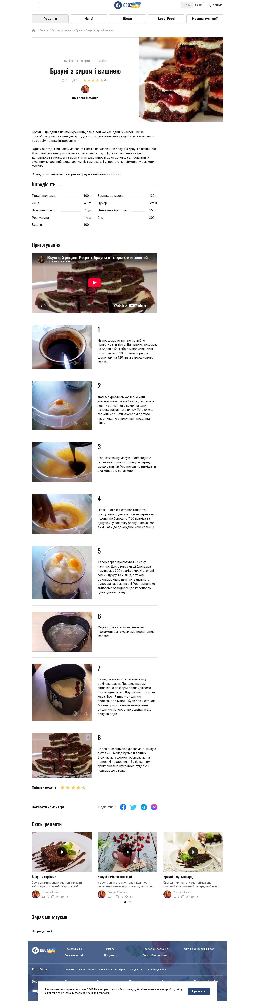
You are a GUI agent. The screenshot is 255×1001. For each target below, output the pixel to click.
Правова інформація (155, 948)
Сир (100, 217)
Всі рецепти (41, 931)
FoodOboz (39, 969)
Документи (110, 955)
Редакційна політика (155, 955)
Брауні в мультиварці (178, 876)
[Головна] (34, 30)
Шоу (35, 991)
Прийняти (199, 991)
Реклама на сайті (75, 955)
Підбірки (120, 969)
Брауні (79, 30)
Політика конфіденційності (198, 948)
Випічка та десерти (62, 30)
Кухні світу (105, 969)
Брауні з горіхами (44, 876)
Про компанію (73, 948)
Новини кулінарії (204, 19)
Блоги (36, 981)
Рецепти (50, 19)
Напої (89, 19)
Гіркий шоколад (44, 196)
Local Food (166, 19)
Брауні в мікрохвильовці (115, 876)
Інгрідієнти (135, 969)
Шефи (127, 19)
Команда (109, 948)
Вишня (37, 225)
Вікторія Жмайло (51, 892)
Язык (198, 5)
